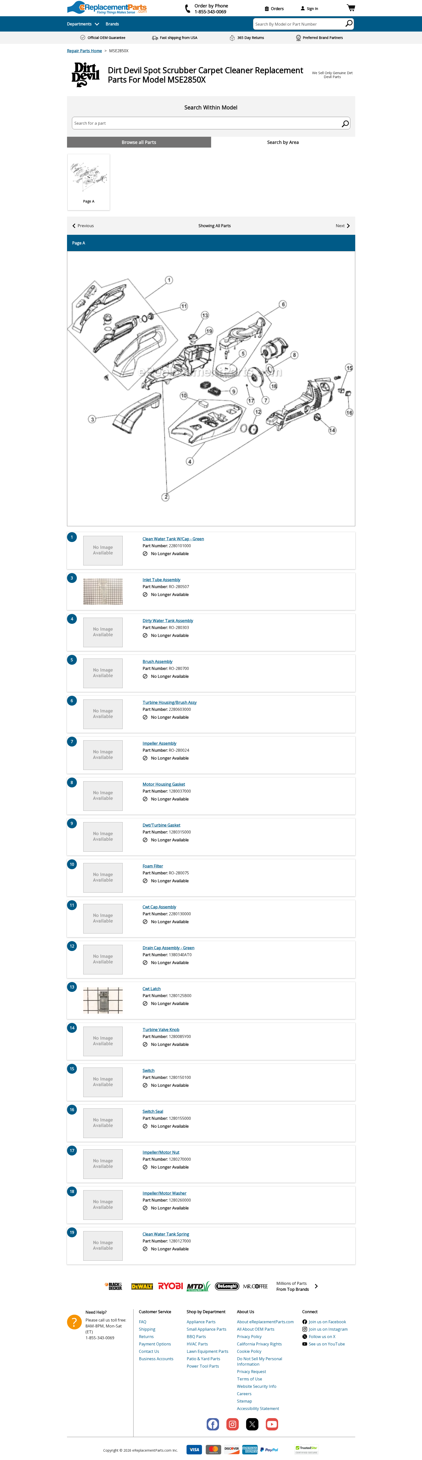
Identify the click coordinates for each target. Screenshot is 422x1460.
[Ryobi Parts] (170, 1286)
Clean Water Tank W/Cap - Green (173, 539)
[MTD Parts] (198, 1286)
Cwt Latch (152, 988)
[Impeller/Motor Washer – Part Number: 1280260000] (103, 1205)
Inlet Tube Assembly (161, 579)
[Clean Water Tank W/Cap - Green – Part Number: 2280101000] (103, 550)
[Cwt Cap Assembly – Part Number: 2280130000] (103, 919)
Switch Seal (153, 1111)
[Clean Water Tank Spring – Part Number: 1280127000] (103, 1246)
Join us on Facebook (327, 1321)
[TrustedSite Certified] (306, 1449)
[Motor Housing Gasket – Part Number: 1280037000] (103, 796)
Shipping (147, 1329)
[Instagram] (232, 1424)
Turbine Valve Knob (161, 1029)
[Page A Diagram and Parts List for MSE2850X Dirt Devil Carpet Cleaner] (211, 389)
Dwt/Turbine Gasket (161, 825)
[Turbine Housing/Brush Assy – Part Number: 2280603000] (103, 714)
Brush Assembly (157, 661)
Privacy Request (251, 1371)
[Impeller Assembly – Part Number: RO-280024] (103, 755)
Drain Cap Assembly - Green (168, 948)
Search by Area (283, 142)
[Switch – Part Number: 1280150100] (103, 1082)
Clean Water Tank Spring (166, 1234)
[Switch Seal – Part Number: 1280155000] (103, 1123)
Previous (86, 225)
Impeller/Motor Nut (161, 1152)
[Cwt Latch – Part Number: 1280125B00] (103, 1000)
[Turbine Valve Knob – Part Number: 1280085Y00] (103, 1041)
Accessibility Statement (258, 1408)
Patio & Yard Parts (203, 1358)
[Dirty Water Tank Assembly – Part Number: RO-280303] (103, 632)
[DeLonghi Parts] (227, 1286)
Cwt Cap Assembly (159, 907)
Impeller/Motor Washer (164, 1193)
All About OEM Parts (255, 1329)
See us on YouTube (327, 1344)
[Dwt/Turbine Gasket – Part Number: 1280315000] (103, 837)
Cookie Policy (249, 1351)
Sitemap (244, 1401)
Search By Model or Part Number (286, 24)
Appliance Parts (201, 1321)
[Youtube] (272, 1424)
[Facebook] (213, 1424)
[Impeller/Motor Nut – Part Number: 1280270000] (103, 1164)
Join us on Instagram (328, 1329)
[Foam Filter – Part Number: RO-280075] (103, 878)
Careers (244, 1393)
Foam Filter (153, 866)
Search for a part (90, 123)
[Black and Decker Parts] (113, 1286)
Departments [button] (79, 24)
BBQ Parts (196, 1336)
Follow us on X (322, 1336)
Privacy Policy (249, 1336)
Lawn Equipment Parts (207, 1351)
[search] (349, 23)
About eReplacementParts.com (265, 1321)
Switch (148, 1070)
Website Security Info (256, 1386)
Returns (146, 1336)
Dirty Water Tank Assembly (168, 620)
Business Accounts (156, 1358)
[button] (351, 8)
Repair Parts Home (84, 50)
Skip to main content (211, 13)
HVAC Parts (197, 1344)
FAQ (142, 1321)
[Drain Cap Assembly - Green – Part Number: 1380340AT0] (103, 959)
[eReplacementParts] (107, 7)
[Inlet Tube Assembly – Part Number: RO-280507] (103, 591)
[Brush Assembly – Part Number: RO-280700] (103, 673)
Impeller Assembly (159, 743)
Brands (112, 24)
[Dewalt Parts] (142, 1286)
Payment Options (155, 1344)
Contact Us (149, 1351)
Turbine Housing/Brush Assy (170, 702)
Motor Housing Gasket (164, 784)
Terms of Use (249, 1379)
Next (340, 225)
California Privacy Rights (259, 1344)
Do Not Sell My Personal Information (259, 1361)
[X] (252, 1424)
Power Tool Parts (203, 1366)
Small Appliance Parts (206, 1329)
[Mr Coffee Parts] (255, 1286)
